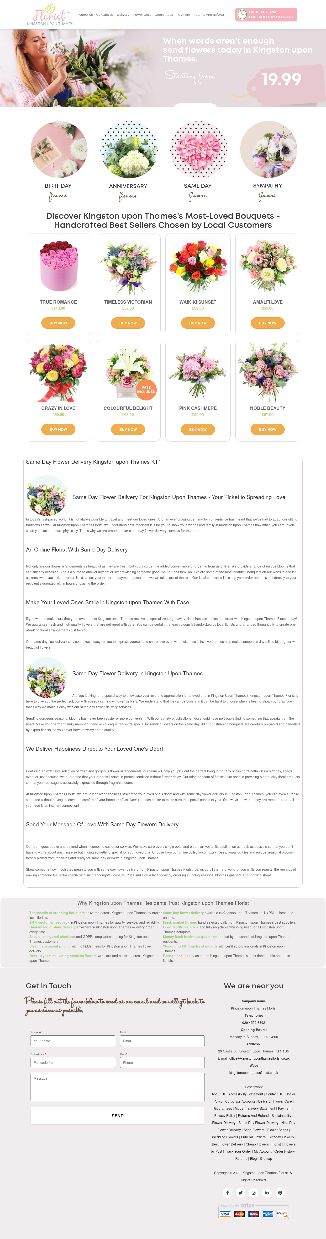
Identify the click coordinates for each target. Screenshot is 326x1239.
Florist (276, 1144)
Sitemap (266, 1158)
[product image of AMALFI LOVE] (268, 266)
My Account (263, 1151)
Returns (241, 1158)
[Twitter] (240, 1193)
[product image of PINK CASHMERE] (198, 372)
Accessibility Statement (245, 1094)
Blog (253, 1158)
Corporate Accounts (240, 1101)
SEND (118, 1116)
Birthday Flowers (281, 1137)
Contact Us (105, 14)
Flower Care (142, 14)
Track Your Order (238, 1151)
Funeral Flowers (253, 1137)
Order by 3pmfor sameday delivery (271, 14)
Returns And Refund (209, 14)
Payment (183, 14)
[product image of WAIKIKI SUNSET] (198, 266)
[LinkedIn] (267, 1193)
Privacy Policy (224, 1115)
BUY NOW (58, 323)
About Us (86, 14)
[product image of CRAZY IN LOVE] (58, 372)
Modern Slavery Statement (255, 1108)
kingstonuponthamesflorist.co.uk (253, 1072)
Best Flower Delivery (227, 1144)
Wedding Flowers (225, 1137)
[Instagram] (253, 1193)
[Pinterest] (280, 1193)
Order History (284, 1151)
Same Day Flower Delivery (258, 1122)
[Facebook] (227, 1193)
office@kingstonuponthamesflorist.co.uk (259, 1058)
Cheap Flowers (257, 1144)
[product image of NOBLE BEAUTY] (268, 372)
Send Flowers (254, 1129)
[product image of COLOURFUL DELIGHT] (128, 372)
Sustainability (281, 1115)
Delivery (123, 14)
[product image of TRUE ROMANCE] (58, 266)
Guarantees (164, 14)
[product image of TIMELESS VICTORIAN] (128, 266)
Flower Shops (277, 1129)
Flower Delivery (224, 1122)
